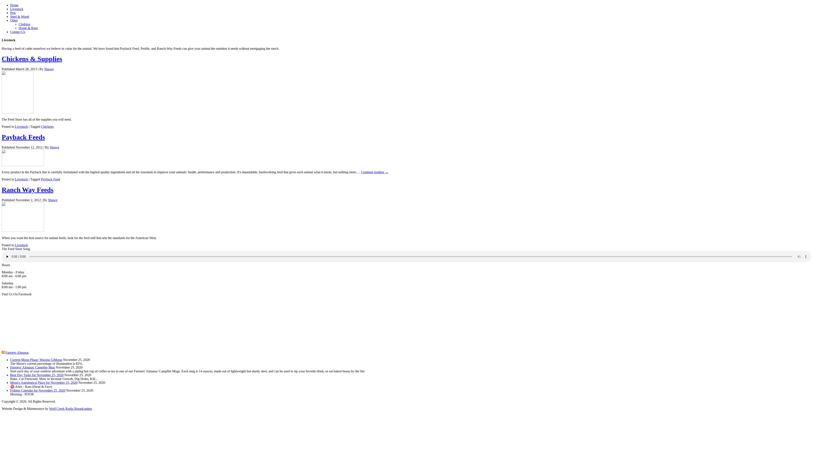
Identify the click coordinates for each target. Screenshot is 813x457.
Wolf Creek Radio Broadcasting (70, 408)
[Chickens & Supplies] (17, 112)
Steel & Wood (19, 16)
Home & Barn (28, 28)
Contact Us (17, 32)
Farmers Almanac (17, 352)
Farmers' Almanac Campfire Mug (32, 367)
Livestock (16, 9)
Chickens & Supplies (32, 59)
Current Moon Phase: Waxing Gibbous (36, 360)
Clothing (24, 24)
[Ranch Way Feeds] (23, 231)
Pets (13, 13)
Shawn (49, 69)
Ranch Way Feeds (27, 190)
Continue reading (374, 172)
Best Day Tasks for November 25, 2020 (37, 375)
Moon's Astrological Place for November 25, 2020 (43, 382)
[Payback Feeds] (23, 165)
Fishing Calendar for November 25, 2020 (37, 390)
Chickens (47, 126)
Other (14, 20)
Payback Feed (50, 179)
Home (14, 5)
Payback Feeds (23, 137)
